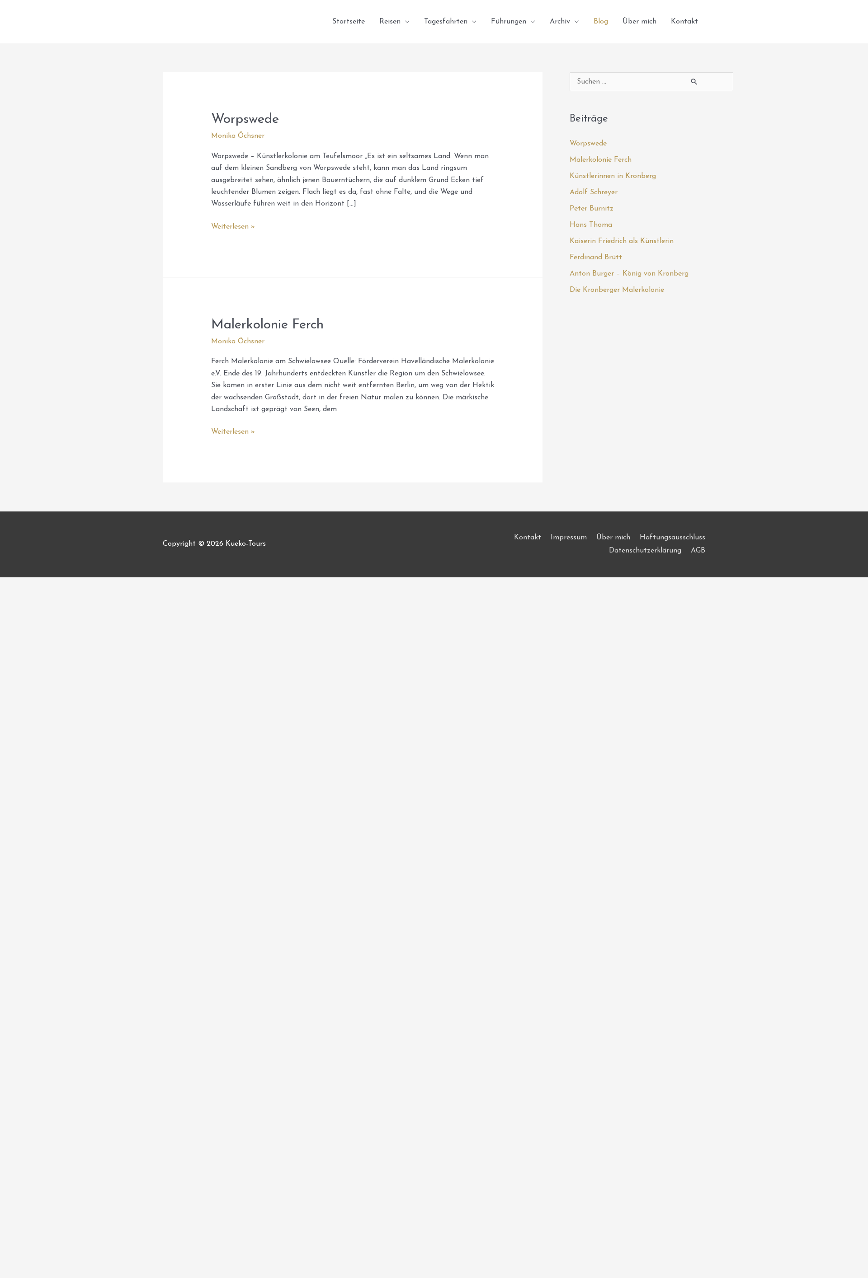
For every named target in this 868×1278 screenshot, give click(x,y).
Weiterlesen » (233, 225)
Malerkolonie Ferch (267, 325)
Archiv (560, 21)
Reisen (390, 21)
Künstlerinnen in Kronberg (613, 176)
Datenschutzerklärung (645, 550)
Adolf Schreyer (594, 192)
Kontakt (684, 21)
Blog (601, 21)
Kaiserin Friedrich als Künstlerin (622, 241)
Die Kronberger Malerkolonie (617, 290)
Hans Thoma (591, 225)
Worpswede (245, 119)
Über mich (639, 21)
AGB (698, 550)
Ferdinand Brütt (596, 257)
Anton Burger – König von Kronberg (629, 273)
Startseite (348, 21)
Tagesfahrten (445, 21)
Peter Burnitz (591, 208)
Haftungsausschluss (672, 537)
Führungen (508, 21)
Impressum (569, 537)
